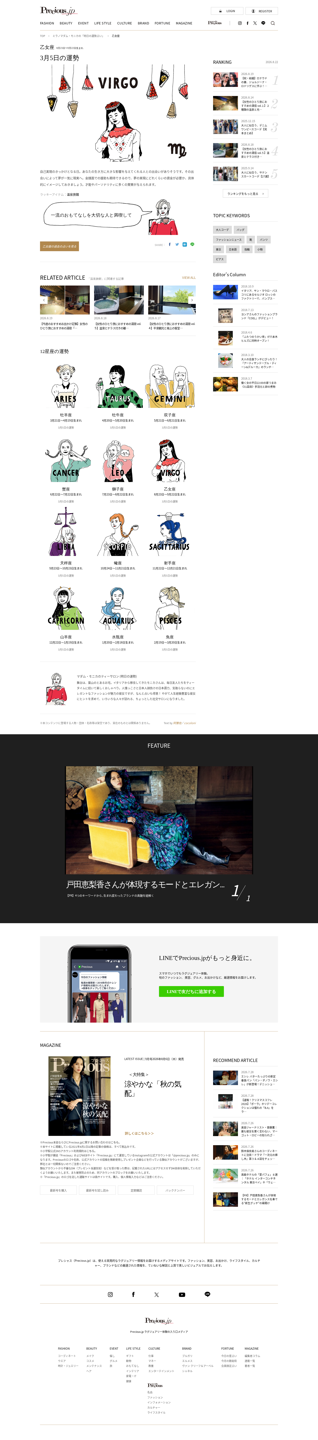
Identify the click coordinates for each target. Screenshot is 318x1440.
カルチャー (153, 1407)
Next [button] (192, 300)
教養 (151, 1366)
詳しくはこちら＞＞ (139, 1133)
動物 (128, 1361)
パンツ (264, 239)
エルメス (187, 1361)
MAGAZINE (252, 1348)
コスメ (90, 1361)
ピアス (220, 259)
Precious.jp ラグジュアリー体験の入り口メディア (159, 1331)
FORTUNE (227, 1348)
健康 (128, 1381)
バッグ (240, 229)
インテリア (132, 1371)
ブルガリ (187, 1356)
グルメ (113, 1361)
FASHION (64, 1348)
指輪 (247, 249)
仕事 (151, 1356)
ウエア (62, 1361)
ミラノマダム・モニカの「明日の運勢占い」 (78, 36)
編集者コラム (252, 1356)
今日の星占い (229, 1356)
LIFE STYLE (133, 1348)
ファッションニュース (229, 239)
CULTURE (154, 1348)
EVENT (114, 1348)
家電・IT (131, 1376)
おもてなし (132, 1366)
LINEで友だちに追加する (191, 991)
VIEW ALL (189, 277)
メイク (90, 1356)
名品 (150, 1392)
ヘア (89, 1371)
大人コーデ (222, 229)
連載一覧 (250, 1361)
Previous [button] (44, 300)
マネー (152, 1361)
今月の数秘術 (229, 1361)
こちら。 (116, 1142)
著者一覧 (250, 1366)
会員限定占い (229, 1366)
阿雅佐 (177, 723)
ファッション (155, 1397)
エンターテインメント (161, 1371)
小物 (260, 249)
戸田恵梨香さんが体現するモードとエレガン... (145, 884)
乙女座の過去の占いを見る (59, 246)
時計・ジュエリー (68, 1366)
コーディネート (67, 1356)
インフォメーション (159, 1402)
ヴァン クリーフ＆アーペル (198, 1366)
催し (112, 1356)
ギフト (130, 1356)
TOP (42, 36)
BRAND (186, 1348)
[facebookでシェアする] (169, 244)
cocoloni (190, 723)
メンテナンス (94, 1366)
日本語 (233, 249)
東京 (218, 249)
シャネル (187, 1371)
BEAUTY (91, 1348)
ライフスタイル (156, 1412)
